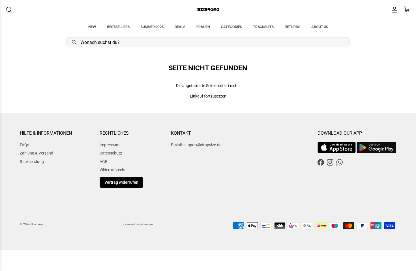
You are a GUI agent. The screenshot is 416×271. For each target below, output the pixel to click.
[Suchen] (9, 9)
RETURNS (292, 26)
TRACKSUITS (263, 26)
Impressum (109, 145)
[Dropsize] (208, 9)
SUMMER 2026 (152, 26)
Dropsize (37, 224)
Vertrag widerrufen (121, 182)
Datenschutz (111, 153)
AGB (104, 161)
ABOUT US (319, 26)
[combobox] (208, 42)
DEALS (180, 26)
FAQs (24, 145)
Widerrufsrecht (113, 170)
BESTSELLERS (118, 26)
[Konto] (393, 9)
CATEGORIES (231, 26)
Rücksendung (32, 161)
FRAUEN (203, 26)
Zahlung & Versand (36, 153)
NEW (92, 26)
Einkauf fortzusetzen (208, 96)
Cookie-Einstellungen (138, 224)
